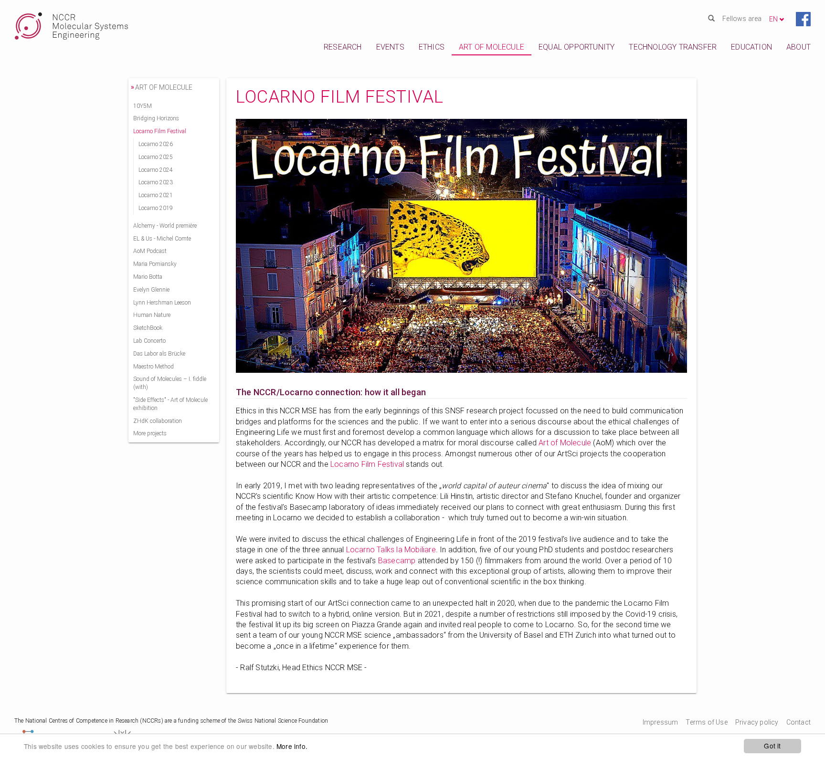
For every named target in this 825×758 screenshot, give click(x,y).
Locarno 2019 (155, 208)
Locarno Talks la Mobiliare (391, 549)
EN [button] (774, 19)
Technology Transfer (673, 47)
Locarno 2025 (155, 157)
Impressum (660, 722)
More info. (291, 746)
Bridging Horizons (156, 118)
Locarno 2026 (155, 144)
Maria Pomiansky (155, 264)
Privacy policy (757, 722)
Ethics (431, 47)
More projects (150, 433)
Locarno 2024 (155, 170)
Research (343, 47)
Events (390, 47)
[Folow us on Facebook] (803, 18)
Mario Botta (147, 277)
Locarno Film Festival (367, 464)
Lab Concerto (149, 340)
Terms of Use (706, 722)
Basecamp (397, 560)
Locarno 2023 (155, 182)
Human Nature (151, 315)
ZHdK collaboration (157, 421)
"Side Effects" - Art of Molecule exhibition (170, 404)
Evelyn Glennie (151, 289)
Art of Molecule (491, 47)
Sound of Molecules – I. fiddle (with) (169, 383)
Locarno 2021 (155, 195)
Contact (798, 722)
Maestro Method (153, 366)
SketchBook (147, 328)
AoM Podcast (150, 251)
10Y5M (142, 106)
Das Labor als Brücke (159, 353)
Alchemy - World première (165, 225)
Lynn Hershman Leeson (162, 302)
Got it (772, 745)
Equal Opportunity (576, 47)
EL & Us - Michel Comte (162, 238)
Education (751, 47)
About (798, 47)
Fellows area (742, 18)
